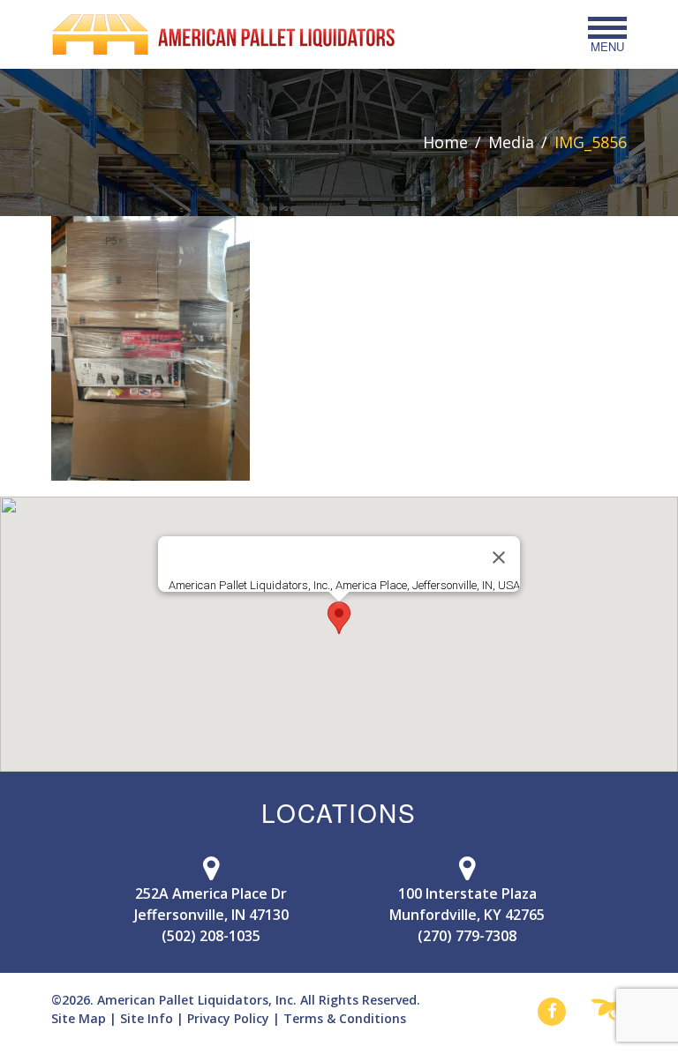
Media (511, 142)
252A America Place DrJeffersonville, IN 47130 (211, 904)
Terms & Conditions (344, 1018)
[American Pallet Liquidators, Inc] (223, 34)
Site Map (78, 1018)
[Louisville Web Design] (609, 1011)
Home (445, 142)
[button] (339, 617)
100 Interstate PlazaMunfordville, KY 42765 (467, 904)
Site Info (146, 1018)
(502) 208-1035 (211, 936)
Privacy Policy (228, 1018)
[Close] (499, 557)
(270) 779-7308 (467, 936)
